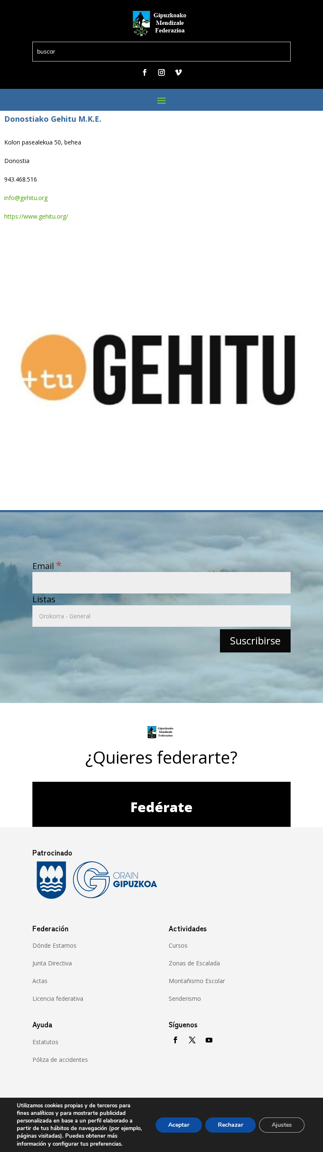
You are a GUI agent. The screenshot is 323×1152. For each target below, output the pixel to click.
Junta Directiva (52, 963)
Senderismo (185, 998)
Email (46, 566)
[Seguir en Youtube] (209, 1040)
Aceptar (178, 1125)
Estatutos (45, 1042)
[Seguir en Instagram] (161, 72)
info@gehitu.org (26, 198)
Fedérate (161, 807)
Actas (40, 981)
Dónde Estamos (54, 945)
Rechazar (230, 1125)
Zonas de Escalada (194, 963)
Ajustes (282, 1125)
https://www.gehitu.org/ (36, 216)
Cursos (178, 945)
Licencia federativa (57, 998)
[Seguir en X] (192, 1040)
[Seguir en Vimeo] (178, 72)
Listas (44, 599)
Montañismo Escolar (197, 981)
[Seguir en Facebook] (144, 72)
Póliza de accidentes (60, 1060)
